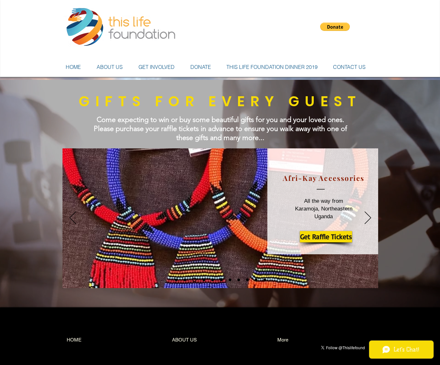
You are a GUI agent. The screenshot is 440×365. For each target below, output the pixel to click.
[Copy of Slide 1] (185, 279)
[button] (335, 27)
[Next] (368, 218)
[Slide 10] (256, 279)
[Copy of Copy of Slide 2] (212, 279)
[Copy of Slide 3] (238, 279)
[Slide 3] (221, 279)
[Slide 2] (193, 279)
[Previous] (73, 218)
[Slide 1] (176, 279)
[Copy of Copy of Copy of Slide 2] (230, 279)
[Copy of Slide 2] (203, 280)
